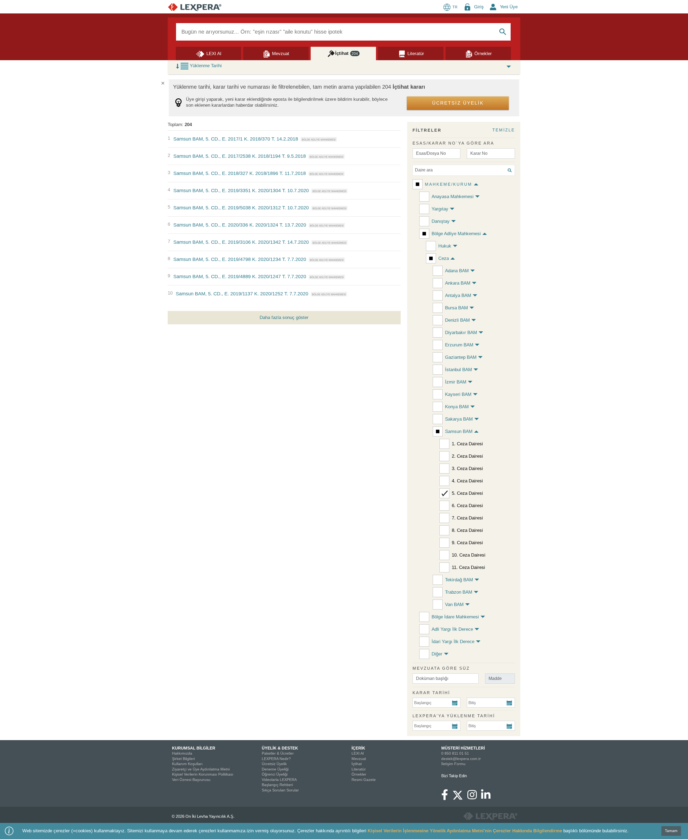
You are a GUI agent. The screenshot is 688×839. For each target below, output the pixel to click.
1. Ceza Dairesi (467, 443)
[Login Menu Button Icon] (467, 6)
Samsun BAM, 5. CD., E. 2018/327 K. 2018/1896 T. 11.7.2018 (239, 173)
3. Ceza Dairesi (467, 468)
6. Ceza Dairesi (467, 505)
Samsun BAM (458, 431)
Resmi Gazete (364, 779)
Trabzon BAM (458, 592)
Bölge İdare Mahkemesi (455, 616)
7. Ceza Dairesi (467, 518)
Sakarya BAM (459, 419)
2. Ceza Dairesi (467, 456)
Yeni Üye (509, 6)
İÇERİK (358, 748)
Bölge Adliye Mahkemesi (456, 233)
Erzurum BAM (459, 344)
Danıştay (441, 221)
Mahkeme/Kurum (448, 184)
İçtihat (357, 764)
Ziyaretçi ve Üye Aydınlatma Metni (201, 769)
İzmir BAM (455, 382)
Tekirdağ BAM (459, 579)
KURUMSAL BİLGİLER (193, 748)
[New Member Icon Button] (493, 6)
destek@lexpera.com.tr (461, 758)
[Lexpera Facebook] (446, 797)
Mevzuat (359, 758)
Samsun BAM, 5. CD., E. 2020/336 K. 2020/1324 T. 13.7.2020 (239, 225)
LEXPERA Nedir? (276, 758)
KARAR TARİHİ (431, 692)
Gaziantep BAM (460, 357)
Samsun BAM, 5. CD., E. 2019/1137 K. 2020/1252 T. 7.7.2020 (242, 293)
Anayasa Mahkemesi (453, 196)
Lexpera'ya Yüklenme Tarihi (454, 715)
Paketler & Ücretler (278, 753)
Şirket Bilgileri (183, 758)
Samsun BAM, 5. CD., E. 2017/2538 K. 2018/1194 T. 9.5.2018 (239, 156)
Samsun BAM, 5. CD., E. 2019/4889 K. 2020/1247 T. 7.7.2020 (239, 276)
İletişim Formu (453, 764)
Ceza (443, 258)
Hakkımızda (182, 753)
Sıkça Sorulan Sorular (280, 790)
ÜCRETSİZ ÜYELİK (458, 103)
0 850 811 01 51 (455, 753)
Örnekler (359, 774)
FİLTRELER (427, 130)
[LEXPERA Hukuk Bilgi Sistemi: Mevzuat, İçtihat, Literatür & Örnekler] (195, 6)
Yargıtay (440, 208)
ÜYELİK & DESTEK (280, 748)
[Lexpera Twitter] (459, 794)
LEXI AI (358, 753)
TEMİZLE (503, 130)
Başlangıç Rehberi (277, 785)
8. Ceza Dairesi (467, 530)
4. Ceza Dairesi (467, 480)
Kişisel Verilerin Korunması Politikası (202, 774)
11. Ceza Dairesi (468, 567)
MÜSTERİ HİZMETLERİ (463, 748)
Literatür (359, 769)
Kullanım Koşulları (187, 764)
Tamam (671, 831)
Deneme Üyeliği (275, 769)
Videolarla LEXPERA (279, 779)
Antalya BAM (458, 295)
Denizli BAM (457, 320)
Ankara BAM (457, 283)
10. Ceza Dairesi (468, 555)
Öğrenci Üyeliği (275, 774)
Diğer (437, 654)
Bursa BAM (456, 307)
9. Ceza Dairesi (467, 542)
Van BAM (454, 604)
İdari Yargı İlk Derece (453, 641)
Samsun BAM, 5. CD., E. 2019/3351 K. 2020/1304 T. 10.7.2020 (241, 190)
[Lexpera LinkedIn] (488, 797)
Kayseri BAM (458, 394)
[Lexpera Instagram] (474, 797)
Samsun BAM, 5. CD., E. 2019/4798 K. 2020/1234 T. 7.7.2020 (239, 259)
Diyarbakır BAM (461, 332)
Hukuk (444, 246)
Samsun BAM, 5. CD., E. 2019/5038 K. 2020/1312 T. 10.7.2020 (241, 207)
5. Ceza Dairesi (467, 493)
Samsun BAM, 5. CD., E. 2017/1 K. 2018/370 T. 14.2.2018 (235, 139)
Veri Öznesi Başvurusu (191, 779)
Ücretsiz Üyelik (274, 764)
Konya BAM (457, 406)
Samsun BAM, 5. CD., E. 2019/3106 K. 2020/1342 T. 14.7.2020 (241, 242)
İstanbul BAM (458, 369)
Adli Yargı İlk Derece (452, 629)
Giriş (479, 6)
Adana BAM (457, 270)
